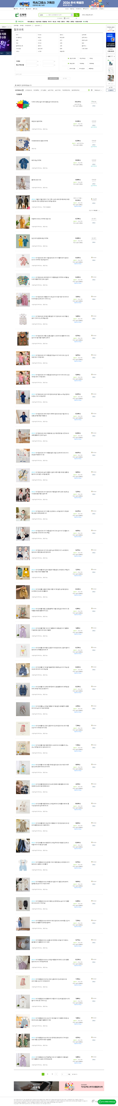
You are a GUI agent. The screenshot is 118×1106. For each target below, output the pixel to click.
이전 (8, 27)
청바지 (39, 45)
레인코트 (62, 37)
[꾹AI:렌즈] (72, 15)
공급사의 (93, 210)
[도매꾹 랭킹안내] (23, 90)
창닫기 (8, 53)
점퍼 (83, 43)
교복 (61, 43)
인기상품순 (43, 90)
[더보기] (112, 56)
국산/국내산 (82, 58)
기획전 (67, 21)
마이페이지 (78, 8)
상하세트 (84, 34)
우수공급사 (82, 68)
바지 (17, 34)
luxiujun (94, 257)
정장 (17, 40)
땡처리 (63, 21)
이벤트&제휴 (78, 21)
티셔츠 (39, 34)
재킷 (17, 43)
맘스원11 (94, 218)
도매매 (16, 8)
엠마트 (94, 101)
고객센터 (101, 8)
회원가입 (72, 8)
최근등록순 (36, 90)
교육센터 (29, 8)
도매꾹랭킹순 (18, 90)
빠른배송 (91, 68)
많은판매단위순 (75, 90)
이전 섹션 (107, 56)
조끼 (61, 40)
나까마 (22, 8)
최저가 (50, 21)
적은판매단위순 (66, 90)
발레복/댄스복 (19, 45)
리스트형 (88, 90)
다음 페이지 (112, 83)
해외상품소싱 (31, 21)
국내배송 (82, 63)
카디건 (39, 43)
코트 (61, 45)
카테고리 (21, 21)
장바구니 (87, 8)
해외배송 (92, 63)
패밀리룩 (62, 51)
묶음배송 (44, 21)
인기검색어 (59, 18)
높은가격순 (58, 90)
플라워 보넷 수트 (36, 180)
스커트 (39, 40)
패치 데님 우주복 (36, 160)
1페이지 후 (56, 1074)
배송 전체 (72, 63)
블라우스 (84, 45)
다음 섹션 (114, 56)
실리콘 (67, 18)
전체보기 (4, 27)
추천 (85, 21)
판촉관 (72, 21)
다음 (10, 27)
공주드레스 (84, 37)
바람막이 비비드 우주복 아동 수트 (41, 219)
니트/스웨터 (85, 48)
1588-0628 (111, 51)
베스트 (54, 21)
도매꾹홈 (16, 25)
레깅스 (39, 37)
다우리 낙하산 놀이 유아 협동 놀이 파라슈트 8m (45, 102)
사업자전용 (38, 21)
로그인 (67, 8)
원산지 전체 (73, 58)
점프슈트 (37, 25)
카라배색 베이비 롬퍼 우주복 (40, 141)
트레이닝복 (84, 40)
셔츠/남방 (18, 48)
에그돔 (35, 8)
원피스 (61, 34)
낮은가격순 (50, 90)
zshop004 (94, 199)
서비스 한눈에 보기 (87, 15)
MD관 (58, 21)
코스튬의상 (19, 37)
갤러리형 (91, 90)
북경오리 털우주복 (37, 121)
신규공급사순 (28, 90)
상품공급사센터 (94, 8)
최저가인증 (72, 68)
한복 (61, 48)
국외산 (91, 58)
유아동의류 (28, 25)
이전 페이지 (111, 83)
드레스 (17, 51)
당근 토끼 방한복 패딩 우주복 (40, 238)
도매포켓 (94, 121)
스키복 (39, 51)
